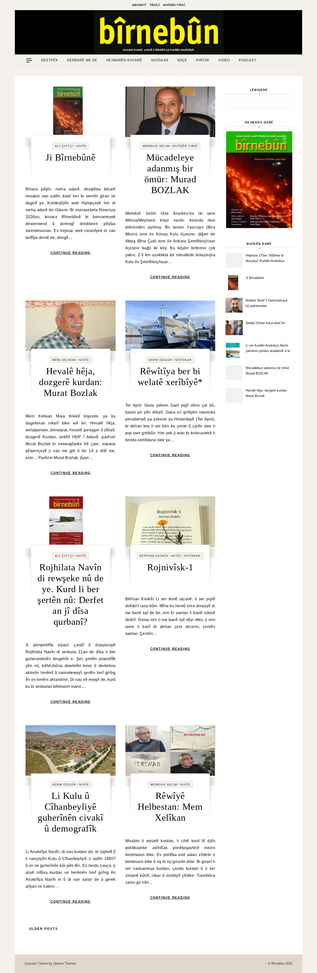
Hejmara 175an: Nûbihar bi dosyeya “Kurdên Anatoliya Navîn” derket (265, 259)
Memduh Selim (156, 145)
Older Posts (43, 929)
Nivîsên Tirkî (174, 4)
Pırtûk (203, 60)
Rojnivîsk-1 (170, 567)
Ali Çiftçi (64, 145)
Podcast (247, 60)
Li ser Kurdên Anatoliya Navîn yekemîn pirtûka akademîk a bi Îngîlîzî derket (268, 349)
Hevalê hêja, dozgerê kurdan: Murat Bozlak (70, 382)
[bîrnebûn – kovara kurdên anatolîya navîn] (159, 33)
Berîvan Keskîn (154, 555)
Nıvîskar (159, 60)
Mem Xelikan (64, 359)
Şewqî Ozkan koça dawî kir (265, 323)
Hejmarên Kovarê (124, 60)
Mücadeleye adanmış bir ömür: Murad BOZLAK (268, 370)
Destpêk (49, 60)
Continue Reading (71, 253)
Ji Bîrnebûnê (70, 157)
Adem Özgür (160, 359)
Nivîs (81, 145)
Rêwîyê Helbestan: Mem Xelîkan (170, 806)
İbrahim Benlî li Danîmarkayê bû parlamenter (266, 303)
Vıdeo (224, 60)
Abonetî (139, 4)
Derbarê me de (82, 60)
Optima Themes (64, 963)
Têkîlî (155, 4)
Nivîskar (183, 359)
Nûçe (182, 60)
